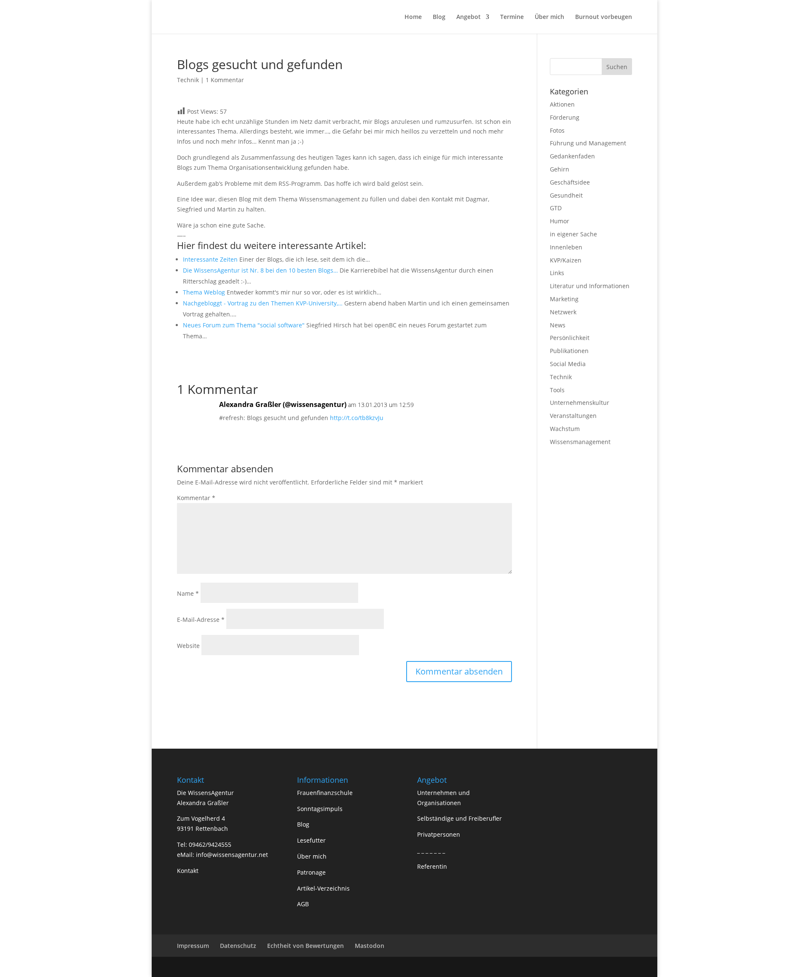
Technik (188, 80)
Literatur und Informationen (590, 286)
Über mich (549, 17)
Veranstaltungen (573, 416)
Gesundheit (566, 195)
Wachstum (565, 429)
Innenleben (566, 247)
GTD (556, 208)
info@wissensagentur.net (232, 855)
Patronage (311, 872)
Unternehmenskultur (579, 403)
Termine (512, 17)
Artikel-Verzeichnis (323, 888)
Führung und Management (588, 143)
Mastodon (369, 946)
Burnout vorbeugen (603, 17)
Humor (559, 221)
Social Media (568, 364)
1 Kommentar (225, 80)
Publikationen (569, 351)
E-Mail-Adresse (201, 620)
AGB (303, 904)
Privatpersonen (438, 834)
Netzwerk (563, 312)
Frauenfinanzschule (325, 793)
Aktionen (562, 104)
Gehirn (559, 169)
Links (557, 273)
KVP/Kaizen (565, 260)
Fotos (557, 130)
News (557, 325)
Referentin (432, 866)
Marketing (564, 299)
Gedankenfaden (572, 156)
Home (413, 17)
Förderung (564, 117)
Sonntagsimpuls (320, 809)
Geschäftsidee (570, 182)
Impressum (193, 946)
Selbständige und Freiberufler (459, 818)
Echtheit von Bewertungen (305, 946)
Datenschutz (238, 946)
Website (188, 646)
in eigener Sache (573, 234)
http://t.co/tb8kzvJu (356, 418)
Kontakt (187, 871)
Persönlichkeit (569, 338)
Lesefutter (311, 840)
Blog (439, 17)
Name (188, 593)
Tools (557, 390)
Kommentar (196, 498)
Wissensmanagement (580, 442)
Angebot (468, 17)
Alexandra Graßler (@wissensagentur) (282, 404)
